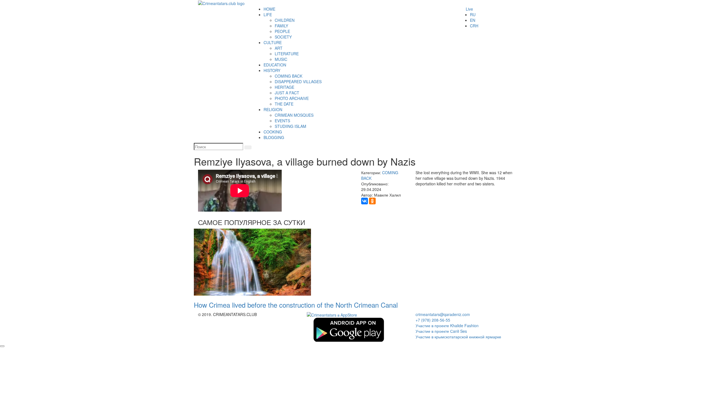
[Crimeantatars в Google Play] (348, 329)
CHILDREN (285, 20)
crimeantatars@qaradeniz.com (443, 314)
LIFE (268, 14)
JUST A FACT (287, 92)
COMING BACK (288, 76)
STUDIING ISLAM (290, 126)
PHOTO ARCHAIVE (292, 98)
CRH (474, 25)
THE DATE (284, 104)
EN (472, 20)
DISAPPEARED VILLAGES (298, 81)
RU (473, 14)
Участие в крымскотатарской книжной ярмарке (458, 336)
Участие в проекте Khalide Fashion (447, 325)
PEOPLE (282, 31)
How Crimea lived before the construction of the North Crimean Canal (296, 305)
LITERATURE (287, 53)
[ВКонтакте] (364, 201)
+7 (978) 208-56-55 (433, 320)
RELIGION (273, 109)
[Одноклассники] (372, 201)
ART (279, 48)
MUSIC (281, 59)
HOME (269, 9)
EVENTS (282, 120)
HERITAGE (284, 87)
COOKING (273, 132)
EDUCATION (275, 65)
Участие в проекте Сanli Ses (441, 331)
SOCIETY (283, 37)
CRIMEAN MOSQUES (294, 115)
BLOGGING (274, 137)
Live (469, 9)
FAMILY (281, 25)
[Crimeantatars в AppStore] (332, 314)
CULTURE (273, 42)
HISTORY (272, 70)
